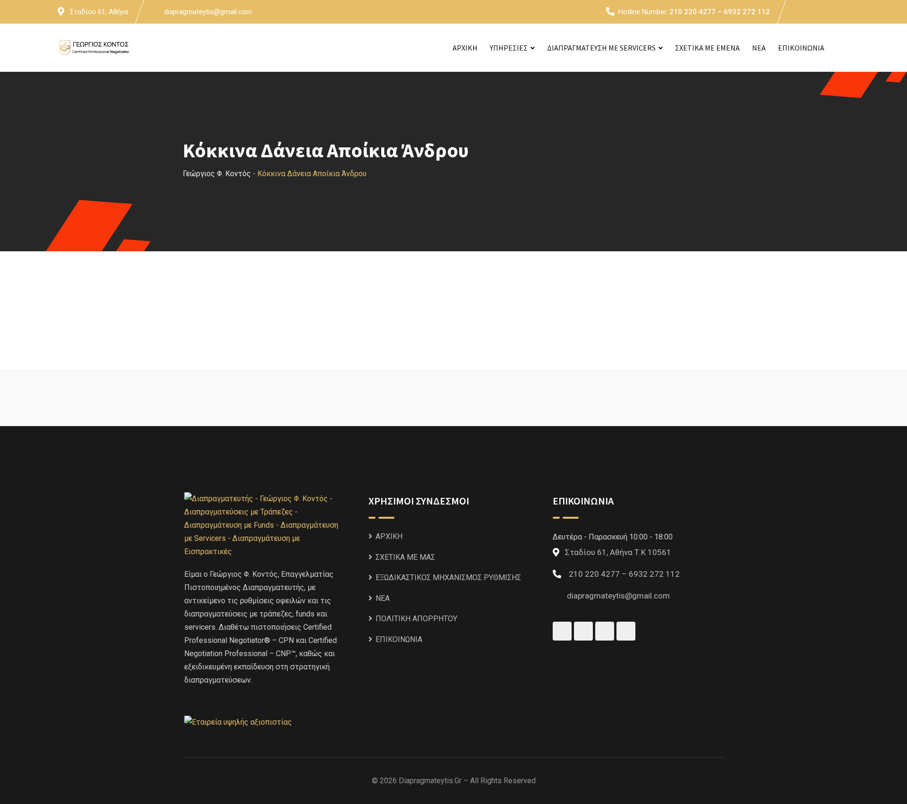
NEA (759, 47)
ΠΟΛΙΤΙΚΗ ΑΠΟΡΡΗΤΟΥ (416, 618)
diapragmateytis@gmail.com (208, 12)
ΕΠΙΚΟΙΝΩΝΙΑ (801, 47)
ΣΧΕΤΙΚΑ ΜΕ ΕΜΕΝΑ (707, 47)
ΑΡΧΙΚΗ (465, 47)
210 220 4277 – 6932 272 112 (719, 12)
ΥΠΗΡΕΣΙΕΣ (509, 47)
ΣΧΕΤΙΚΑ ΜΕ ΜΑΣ (405, 557)
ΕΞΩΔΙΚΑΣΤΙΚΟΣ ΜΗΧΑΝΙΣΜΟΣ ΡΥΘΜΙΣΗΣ (448, 577)
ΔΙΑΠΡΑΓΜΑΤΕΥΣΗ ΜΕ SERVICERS (601, 47)
